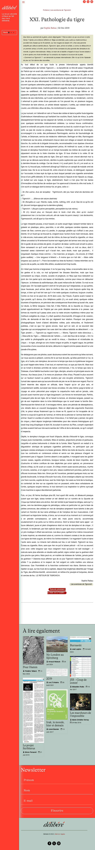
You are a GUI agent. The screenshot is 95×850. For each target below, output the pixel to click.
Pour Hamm (30, 667)
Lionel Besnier (53, 729)
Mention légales (60, 834)
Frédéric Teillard (31, 671)
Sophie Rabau (50, 28)
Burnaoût (76, 645)
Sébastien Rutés (78, 687)
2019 (49, 678)
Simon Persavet (30, 752)
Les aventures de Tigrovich (60, 10)
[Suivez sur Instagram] (91, 1)
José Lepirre (76, 649)
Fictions (46, 10)
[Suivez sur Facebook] (84, 1)
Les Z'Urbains (53, 682)
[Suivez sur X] (88, 1)
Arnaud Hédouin (54, 662)
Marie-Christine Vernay (80, 720)
